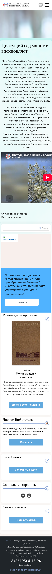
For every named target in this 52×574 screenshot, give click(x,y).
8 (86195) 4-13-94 (26, 560)
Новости (17, 217)
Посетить (26, 442)
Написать (22, 302)
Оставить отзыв (26, 520)
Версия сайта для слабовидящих (26, 569)
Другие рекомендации (26, 404)
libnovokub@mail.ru (26, 565)
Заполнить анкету (26, 469)
